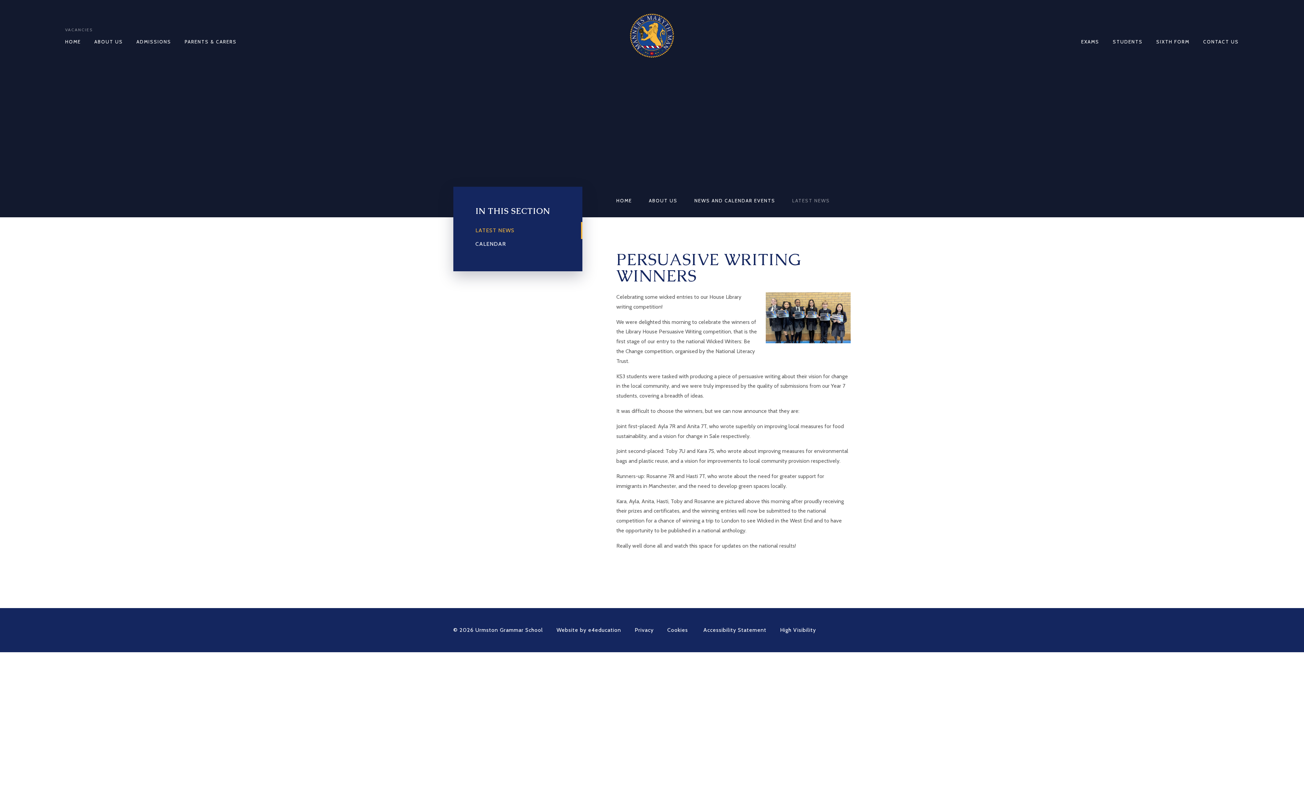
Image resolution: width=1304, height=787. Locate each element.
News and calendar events (734, 201)
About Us (663, 201)
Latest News (811, 201)
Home (624, 201)
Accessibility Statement (734, 630)
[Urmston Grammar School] (652, 36)
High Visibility (798, 630)
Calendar (490, 244)
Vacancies (79, 29)
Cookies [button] (677, 630)
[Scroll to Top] (847, 630)
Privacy (644, 630)
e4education (604, 630)
